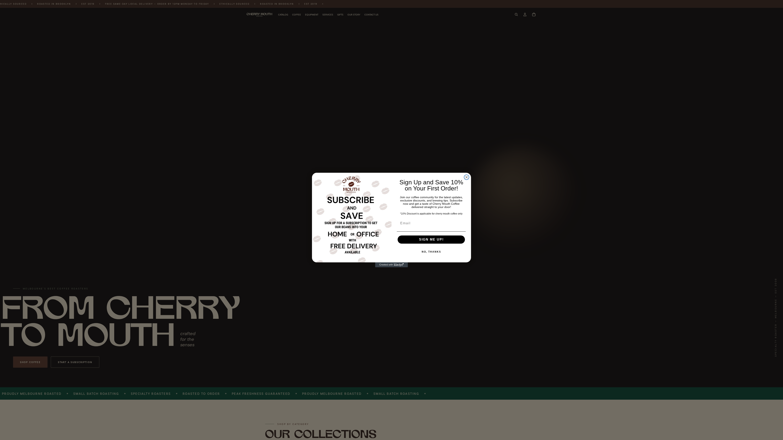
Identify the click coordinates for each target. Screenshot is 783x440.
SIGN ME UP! (431, 239)
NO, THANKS (431, 251)
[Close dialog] (466, 177)
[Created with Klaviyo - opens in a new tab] (391, 264)
